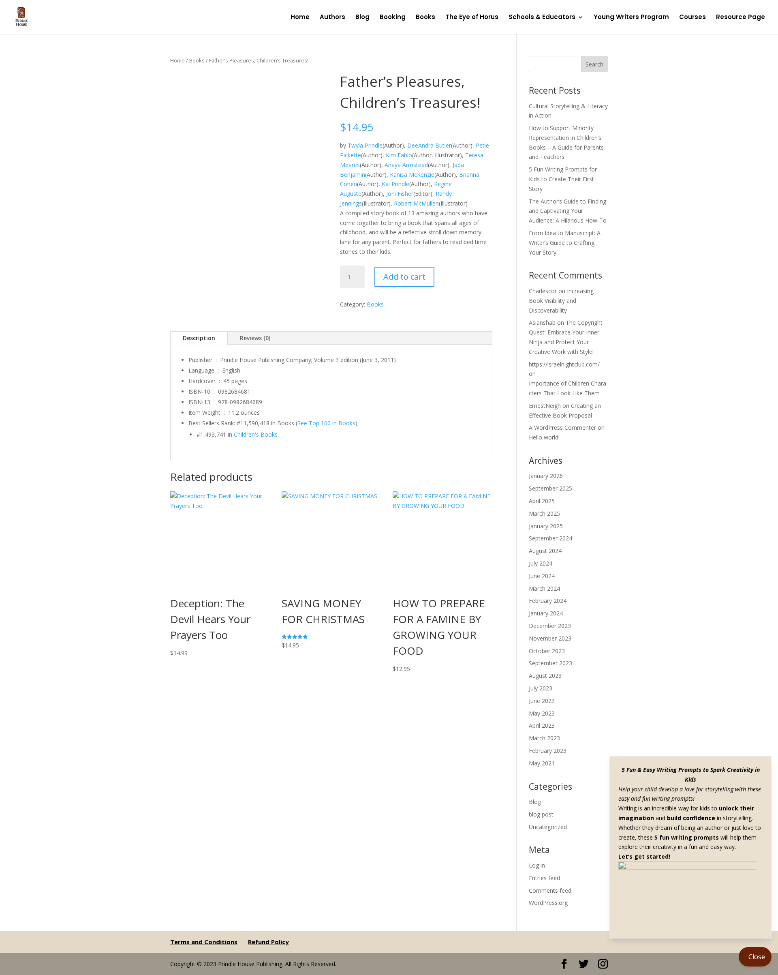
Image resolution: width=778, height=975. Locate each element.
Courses (692, 17)
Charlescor (543, 291)
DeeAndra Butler (429, 145)
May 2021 (542, 763)
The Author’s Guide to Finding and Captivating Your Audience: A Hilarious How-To (568, 211)
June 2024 (542, 576)
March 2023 (544, 738)
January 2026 (546, 476)
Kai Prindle (395, 184)
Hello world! (544, 437)
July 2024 (540, 563)
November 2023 (550, 638)
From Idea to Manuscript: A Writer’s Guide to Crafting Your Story (565, 242)
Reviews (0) (255, 338)
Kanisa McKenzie (412, 174)
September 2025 (550, 488)
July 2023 (540, 688)
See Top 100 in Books (326, 423)
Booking (393, 17)
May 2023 (542, 713)
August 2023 (545, 675)
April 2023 (542, 725)
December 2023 (550, 626)
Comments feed (550, 890)
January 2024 (546, 613)
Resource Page (740, 17)
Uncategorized (548, 827)
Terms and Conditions (203, 942)
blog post (541, 814)
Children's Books (256, 434)
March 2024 (544, 588)
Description (199, 338)
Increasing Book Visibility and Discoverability (561, 300)
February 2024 (547, 600)
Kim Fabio (399, 155)
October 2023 (547, 651)
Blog (362, 17)
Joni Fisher (399, 193)
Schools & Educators (542, 17)
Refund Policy (268, 942)
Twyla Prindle (365, 145)
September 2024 (550, 538)
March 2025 (544, 513)
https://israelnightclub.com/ (564, 364)
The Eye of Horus (471, 17)
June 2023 (542, 701)
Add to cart (404, 276)
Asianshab (542, 322)
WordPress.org (548, 902)
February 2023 (547, 750)
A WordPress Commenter (562, 427)
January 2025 (546, 526)
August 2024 (545, 551)
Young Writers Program (631, 17)
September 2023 (550, 663)
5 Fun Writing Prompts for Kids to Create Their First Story (563, 179)
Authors (332, 17)
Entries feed (544, 878)
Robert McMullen (416, 203)
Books (425, 17)
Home (300, 17)
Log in (537, 865)
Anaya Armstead (406, 165)
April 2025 (542, 501)
